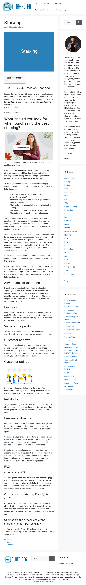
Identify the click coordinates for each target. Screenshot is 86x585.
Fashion (67, 214)
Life (66, 246)
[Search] (79, 22)
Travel (67, 281)
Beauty (67, 182)
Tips (66, 278)
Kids (66, 238)
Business (68, 192)
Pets (66, 260)
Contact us (49, 582)
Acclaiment (69, 376)
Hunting (67, 235)
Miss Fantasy (70, 333)
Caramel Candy (70, 344)
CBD (66, 203)
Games (67, 224)
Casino (67, 199)
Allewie (67, 340)
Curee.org (8, 437)
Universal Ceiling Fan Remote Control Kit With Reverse (72, 350)
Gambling (68, 221)
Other (66, 256)
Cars (66, 196)
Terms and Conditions (43, 10)
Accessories (69, 178)
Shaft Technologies (72, 307)
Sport (66, 270)
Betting (67, 185)
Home (37, 4)
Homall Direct (70, 380)
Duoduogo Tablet (71, 383)
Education (68, 210)
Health (67, 228)
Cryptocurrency (70, 206)
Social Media (69, 267)
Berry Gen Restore (72, 330)
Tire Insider (69, 326)
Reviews (47, 4)
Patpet (67, 372)
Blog (66, 189)
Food (66, 217)
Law (66, 242)
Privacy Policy (61, 10)
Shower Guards (71, 337)
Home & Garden (71, 231)
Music (66, 253)
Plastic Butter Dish (72, 323)
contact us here (14, 455)
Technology (69, 274)
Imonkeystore (11, 544)
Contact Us (58, 4)
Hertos (9, 542)
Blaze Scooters (70, 356)
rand (20, 88)
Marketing (68, 249)
